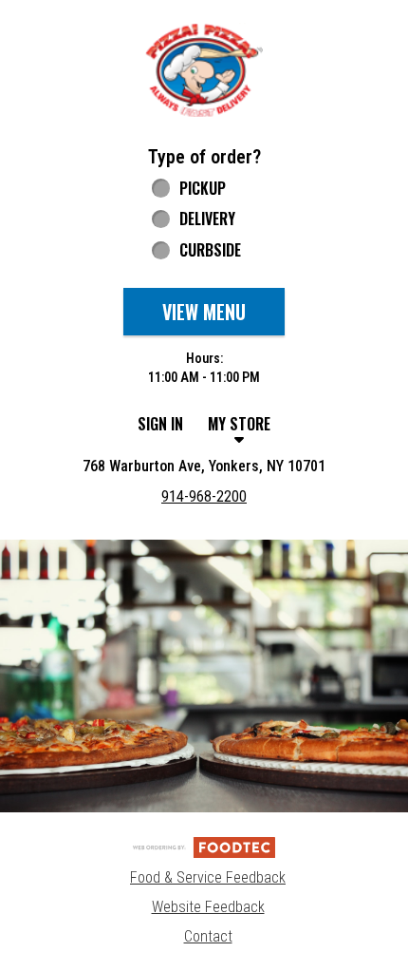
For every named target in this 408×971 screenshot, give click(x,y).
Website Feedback (208, 907)
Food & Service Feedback (208, 877)
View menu (204, 311)
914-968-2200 (204, 496)
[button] (204, 70)
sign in (160, 423)
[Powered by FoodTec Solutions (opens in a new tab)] (204, 846)
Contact (208, 936)
